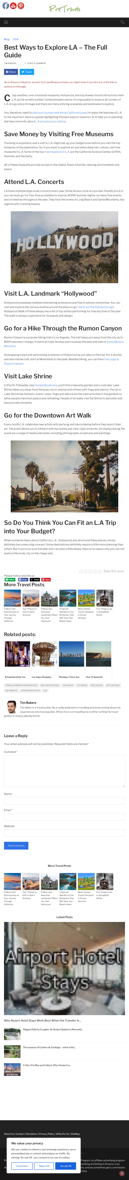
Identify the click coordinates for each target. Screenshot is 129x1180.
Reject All (44, 1165)
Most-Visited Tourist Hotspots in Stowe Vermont (86, 613)
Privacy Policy (7, 1118)
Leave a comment (36, 63)
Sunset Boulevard (46, 385)
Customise (22, 1165)
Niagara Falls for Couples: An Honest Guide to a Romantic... (53, 1029)
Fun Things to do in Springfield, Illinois (104, 612)
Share (12, 71)
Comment (11, 752)
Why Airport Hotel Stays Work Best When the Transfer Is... (42, 1020)
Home (3, 1088)
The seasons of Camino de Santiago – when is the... (49, 1047)
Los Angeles (11, 690)
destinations (112, 685)
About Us (5, 1095)
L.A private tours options (50, 121)
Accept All (65, 1165)
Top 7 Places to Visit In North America (30, 612)
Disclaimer (5, 1110)
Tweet (28, 71)
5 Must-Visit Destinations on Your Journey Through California (11, 615)
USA (15, 39)
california (68, 685)
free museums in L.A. (57, 151)
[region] (44, 1155)
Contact (4, 1103)
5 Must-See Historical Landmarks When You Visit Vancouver (49, 615)
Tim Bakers (10, 63)
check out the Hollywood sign (95, 307)
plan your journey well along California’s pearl (60, 112)
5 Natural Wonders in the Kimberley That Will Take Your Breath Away (66, 615)
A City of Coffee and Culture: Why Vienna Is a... (47, 1065)
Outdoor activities (30, 690)
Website (9, 826)
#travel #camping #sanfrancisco (21, 685)
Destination (97, 685)
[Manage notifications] (122, 1173)
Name (8, 794)
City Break (82, 685)
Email (8, 810)
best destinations (50, 685)
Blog (6, 39)
